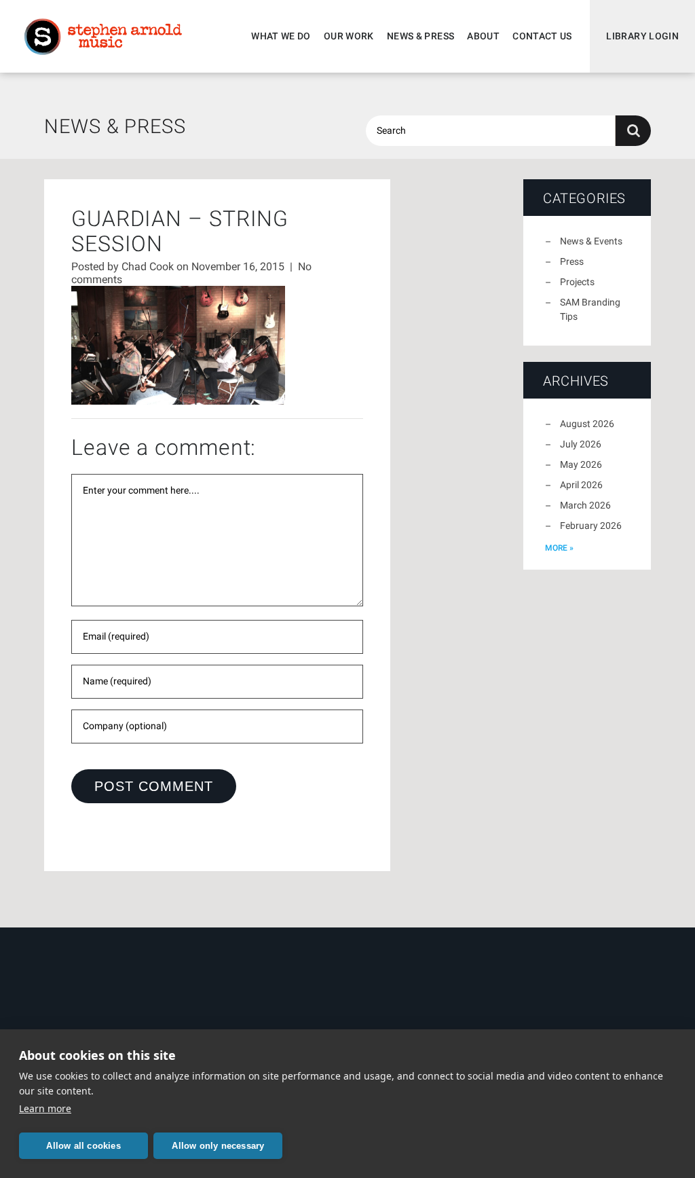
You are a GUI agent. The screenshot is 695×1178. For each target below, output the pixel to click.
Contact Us (542, 36)
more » (559, 548)
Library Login (642, 36)
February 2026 (591, 525)
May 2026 (581, 464)
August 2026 (587, 423)
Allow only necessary (218, 1146)
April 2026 (581, 484)
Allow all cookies (83, 1146)
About (483, 36)
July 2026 (580, 444)
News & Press (420, 36)
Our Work (349, 36)
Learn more (45, 1108)
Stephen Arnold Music (103, 36)
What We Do (281, 36)
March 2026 (585, 505)
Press (572, 261)
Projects (577, 281)
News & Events (591, 241)
